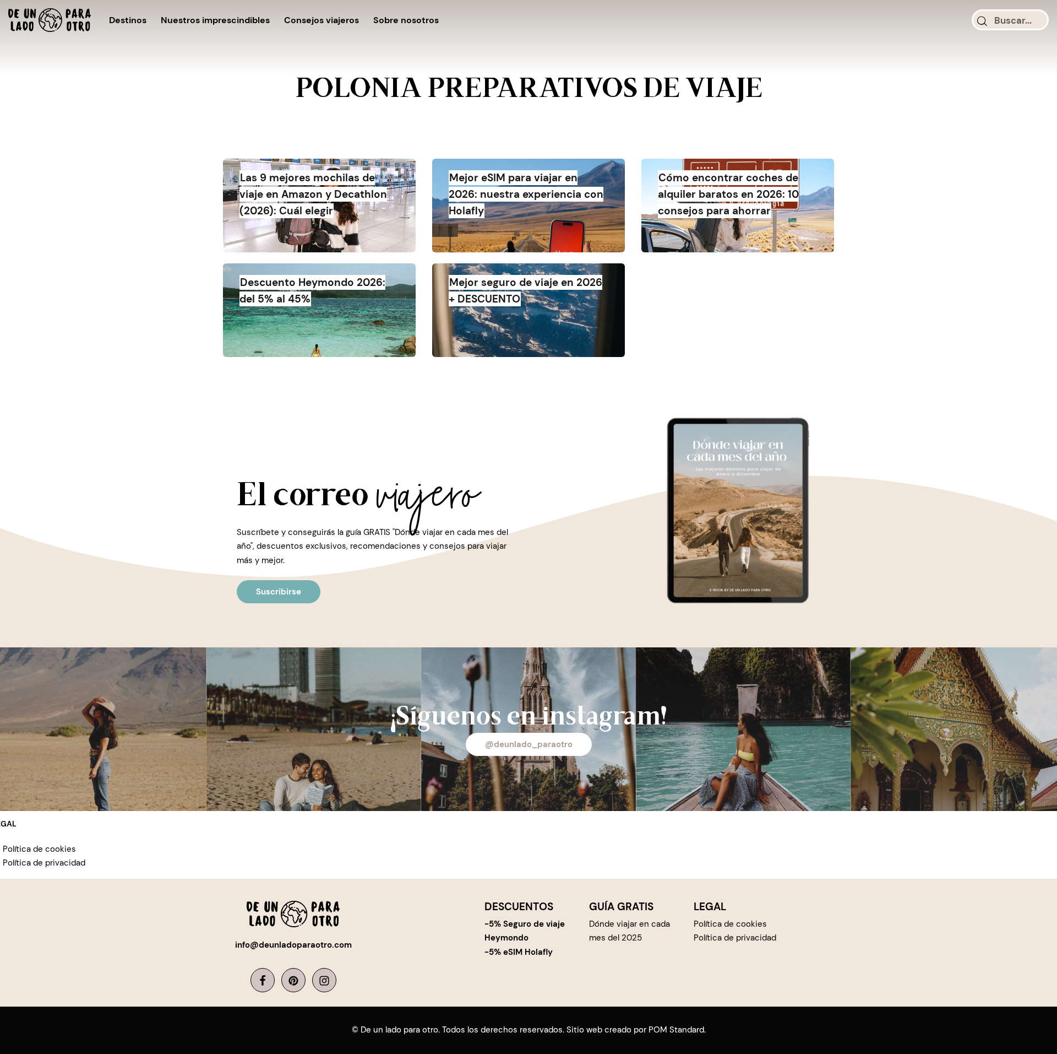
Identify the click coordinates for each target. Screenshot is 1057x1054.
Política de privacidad (44, 862)
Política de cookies (39, 849)
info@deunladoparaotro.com (293, 944)
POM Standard (676, 1029)
